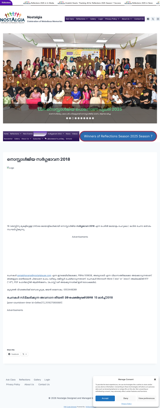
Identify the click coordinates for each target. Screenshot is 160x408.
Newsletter (8, 139)
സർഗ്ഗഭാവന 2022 (55, 134)
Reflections (80, 19)
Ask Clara (70, 19)
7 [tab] (84, 118)
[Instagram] (158, 19)
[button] (155, 379)
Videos (75, 134)
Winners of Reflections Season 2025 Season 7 (118, 136)
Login (100, 19)
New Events (28, 134)
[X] (153, 19)
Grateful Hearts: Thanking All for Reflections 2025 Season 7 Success (72, 3)
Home (6, 134)
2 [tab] (70, 118)
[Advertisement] (80, 256)
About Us (125, 19)
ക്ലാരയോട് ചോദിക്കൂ (55, 139)
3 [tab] (73, 118)
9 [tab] (90, 118)
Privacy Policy (127, 404)
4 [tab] (76, 118)
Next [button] (150, 78)
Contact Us (139, 19)
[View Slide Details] (80, 78)
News (68, 134)
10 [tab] (93, 118)
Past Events (39, 134)
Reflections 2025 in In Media (21, 3)
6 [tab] (81, 118)
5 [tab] (79, 118)
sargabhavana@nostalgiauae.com (34, 275)
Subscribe (37, 139)
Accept (105, 398)
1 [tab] (67, 118)
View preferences (146, 398)
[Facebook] (148, 19)
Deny (126, 398)
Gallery (93, 19)
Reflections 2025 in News (121, 3)
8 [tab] (87, 118)
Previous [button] (10, 78)
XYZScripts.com (91, 407)
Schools (69, 139)
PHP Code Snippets (70, 407)
